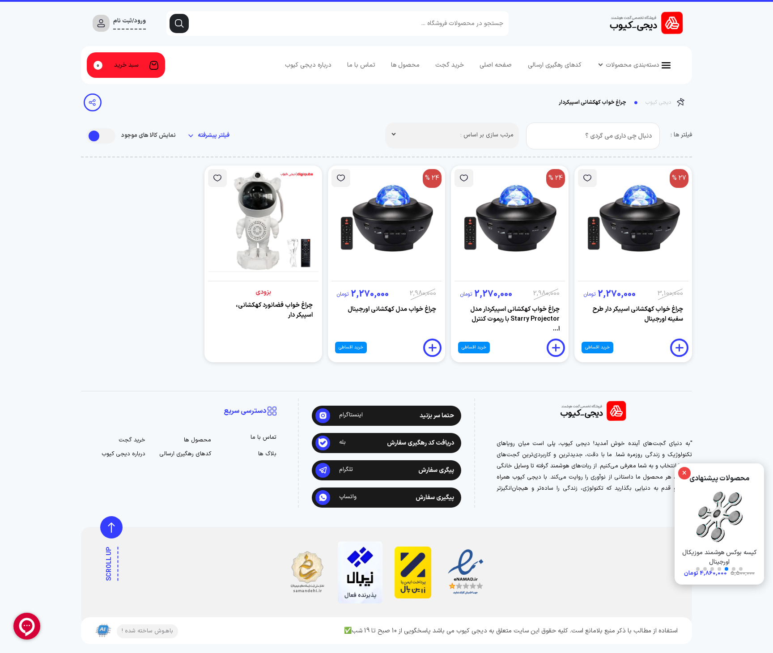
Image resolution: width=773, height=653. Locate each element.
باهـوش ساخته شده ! (147, 631)
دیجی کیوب (658, 102)
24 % (555, 178)
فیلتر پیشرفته (212, 135)
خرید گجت (449, 65)
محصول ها (405, 65)
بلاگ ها (267, 454)
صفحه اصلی (496, 65)
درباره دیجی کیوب (308, 65)
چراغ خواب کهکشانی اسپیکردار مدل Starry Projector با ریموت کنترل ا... (515, 319)
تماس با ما (361, 65)
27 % (679, 178)
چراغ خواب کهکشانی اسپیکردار (592, 102)
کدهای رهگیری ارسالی (555, 65)
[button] (741, 569)
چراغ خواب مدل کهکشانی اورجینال (392, 309)
